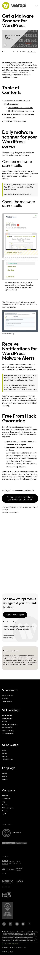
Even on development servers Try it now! (17, 194)
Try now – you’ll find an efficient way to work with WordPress (20, 498)
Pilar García (32, 52)
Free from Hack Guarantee (15, 121)
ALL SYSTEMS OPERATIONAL (11, 944)
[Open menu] (36, 5)
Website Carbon (21, 843)
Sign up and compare (15, 615)
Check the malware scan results (21, 111)
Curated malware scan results (20, 107)
